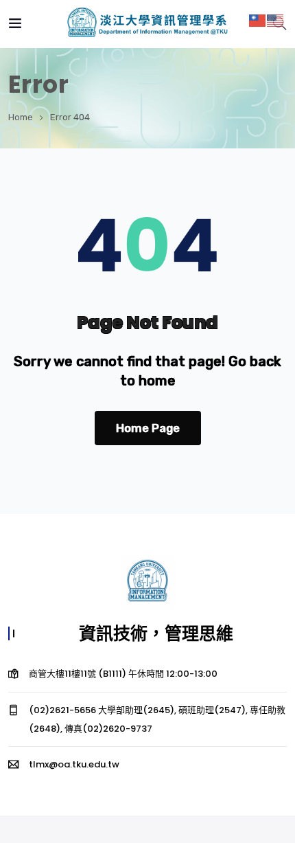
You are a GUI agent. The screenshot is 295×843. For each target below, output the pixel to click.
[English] (276, 19)
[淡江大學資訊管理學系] (147, 23)
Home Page (148, 428)
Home (20, 117)
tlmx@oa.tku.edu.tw (74, 764)
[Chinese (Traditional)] (258, 19)
